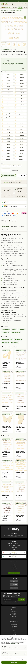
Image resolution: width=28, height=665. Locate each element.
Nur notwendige (7, 659)
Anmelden (22, 599)
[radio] (7, 74)
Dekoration (14, 613)
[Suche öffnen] (12, 4)
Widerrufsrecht (14, 566)
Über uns (14, 632)
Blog (14, 549)
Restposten (6, 7)
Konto (22, 4)
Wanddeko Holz (5, 332)
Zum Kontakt (14, 547)
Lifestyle (20, 7)
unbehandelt (15, 342)
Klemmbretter (14, 7)
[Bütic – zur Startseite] (4, 4)
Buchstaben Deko (16, 332)
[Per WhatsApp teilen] (6, 220)
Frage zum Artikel (6, 229)
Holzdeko (14, 329)
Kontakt (14, 627)
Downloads (14, 226)
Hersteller (21, 226)
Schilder (11, 10)
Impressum (14, 570)
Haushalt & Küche (14, 614)
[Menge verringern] (2, 170)
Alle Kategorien (14, 609)
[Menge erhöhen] (9, 170)
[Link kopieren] (15, 220)
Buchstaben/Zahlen (18, 10)
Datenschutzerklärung (18, 602)
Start (2, 10)
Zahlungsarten (14, 622)
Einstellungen (21, 659)
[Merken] (11, 350)
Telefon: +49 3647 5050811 (14, 545)
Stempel (14, 616)
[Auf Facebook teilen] (9, 220)
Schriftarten (19, 339)
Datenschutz (14, 568)
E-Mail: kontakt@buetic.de (14, 543)
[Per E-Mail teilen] (12, 220)
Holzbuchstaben (6, 329)
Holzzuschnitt (22, 329)
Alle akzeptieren (14, 662)
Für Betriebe (14, 626)
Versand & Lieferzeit (14, 621)
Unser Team (14, 634)
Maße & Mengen (14, 624)
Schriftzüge (6, 342)
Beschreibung (5, 226)
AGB (14, 564)
